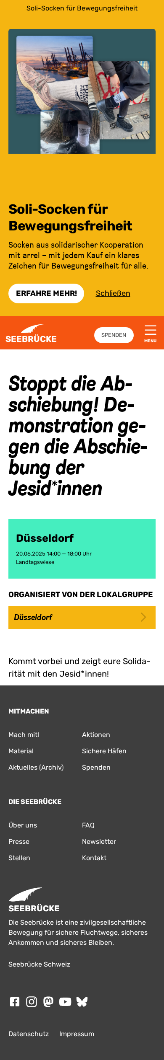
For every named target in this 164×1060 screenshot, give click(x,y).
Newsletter (99, 841)
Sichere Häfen (104, 751)
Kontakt (94, 858)
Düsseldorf (33, 617)
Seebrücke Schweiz (39, 964)
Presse (18, 841)
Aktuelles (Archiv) (35, 767)
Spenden (113, 335)
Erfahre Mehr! (46, 293)
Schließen (113, 293)
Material (21, 751)
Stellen (19, 858)
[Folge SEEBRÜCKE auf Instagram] (31, 1001)
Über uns (22, 825)
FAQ (88, 825)
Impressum (76, 1034)
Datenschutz (28, 1034)
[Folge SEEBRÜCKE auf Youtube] (65, 1001)
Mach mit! (23, 735)
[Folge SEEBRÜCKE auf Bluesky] (82, 1001)
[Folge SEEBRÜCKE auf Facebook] (14, 1001)
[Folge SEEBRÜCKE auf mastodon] (48, 1001)
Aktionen (96, 735)
